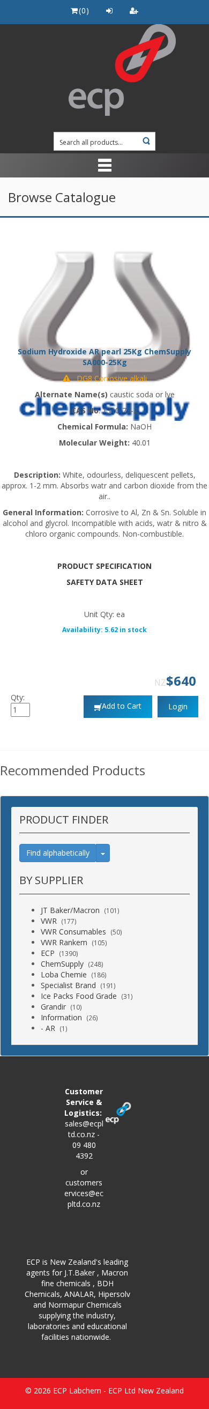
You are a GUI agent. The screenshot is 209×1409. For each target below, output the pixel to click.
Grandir (53, 1007)
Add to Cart (121, 706)
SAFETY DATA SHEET (104, 582)
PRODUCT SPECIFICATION (104, 566)
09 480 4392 (84, 1150)
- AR (48, 1028)
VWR (49, 921)
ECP (48, 953)
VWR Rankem (64, 942)
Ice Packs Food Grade (79, 996)
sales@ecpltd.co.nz (84, 1128)
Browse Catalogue (62, 197)
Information (61, 1017)
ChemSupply (62, 964)
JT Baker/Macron (70, 910)
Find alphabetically (57, 853)
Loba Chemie (64, 974)
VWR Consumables (73, 931)
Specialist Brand (68, 985)
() (84, 10)
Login (178, 706)
